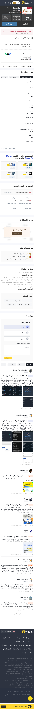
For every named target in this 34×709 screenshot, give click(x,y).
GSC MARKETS (25, 691)
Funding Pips (26, 694)
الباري (9, 691)
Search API (18, 641)
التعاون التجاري (7, 649)
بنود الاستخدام (8, 638)
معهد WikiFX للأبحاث (27, 649)
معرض (5, 645)
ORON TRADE (16, 694)
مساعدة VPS (16, 649)
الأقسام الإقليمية (26, 652)
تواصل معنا (26, 638)
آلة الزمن (25, 24)
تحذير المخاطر (17, 638)
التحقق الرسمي (13, 645)
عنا (32, 638)
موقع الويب (9, 24)
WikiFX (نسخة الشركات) (26, 645)
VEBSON (16, 691)
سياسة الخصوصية (28, 641)
